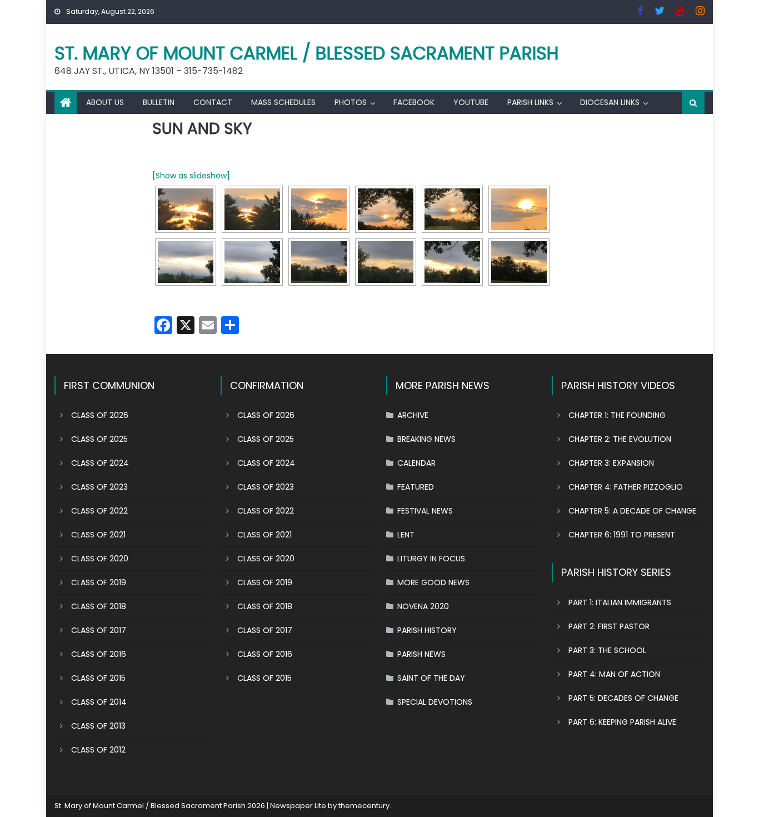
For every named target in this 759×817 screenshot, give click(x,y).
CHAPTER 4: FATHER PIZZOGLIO (625, 486)
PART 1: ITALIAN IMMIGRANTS (619, 602)
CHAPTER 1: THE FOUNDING (617, 415)
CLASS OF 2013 (98, 725)
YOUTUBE (470, 102)
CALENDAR (416, 463)
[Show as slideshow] (191, 175)
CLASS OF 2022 (99, 510)
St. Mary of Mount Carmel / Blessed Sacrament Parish (306, 53)
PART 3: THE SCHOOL (607, 650)
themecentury (364, 805)
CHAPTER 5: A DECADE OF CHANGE (632, 510)
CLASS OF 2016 (98, 654)
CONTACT (212, 102)
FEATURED (415, 486)
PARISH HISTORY (427, 630)
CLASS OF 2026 (99, 415)
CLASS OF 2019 (98, 582)
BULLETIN (158, 102)
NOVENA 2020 (423, 606)
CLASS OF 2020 (99, 558)
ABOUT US (105, 102)
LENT (406, 534)
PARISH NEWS (421, 654)
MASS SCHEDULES (283, 102)
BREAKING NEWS (426, 439)
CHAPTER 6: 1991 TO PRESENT (621, 534)
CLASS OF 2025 (99, 439)
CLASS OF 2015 (98, 678)
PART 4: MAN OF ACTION (614, 674)
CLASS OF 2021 (98, 534)
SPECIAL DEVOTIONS (434, 702)
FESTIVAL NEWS (425, 510)
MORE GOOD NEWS (433, 582)
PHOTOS (350, 102)
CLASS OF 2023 (99, 486)
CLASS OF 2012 (98, 749)
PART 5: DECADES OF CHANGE (623, 698)
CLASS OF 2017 (98, 630)
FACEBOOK (414, 102)
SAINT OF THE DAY (431, 678)
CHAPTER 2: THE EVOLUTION (619, 439)
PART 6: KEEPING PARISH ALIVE (622, 722)
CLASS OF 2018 (98, 606)
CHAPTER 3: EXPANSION (611, 463)
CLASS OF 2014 (99, 702)
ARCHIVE (412, 415)
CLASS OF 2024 (100, 463)
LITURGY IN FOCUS (431, 558)
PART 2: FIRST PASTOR (609, 626)
